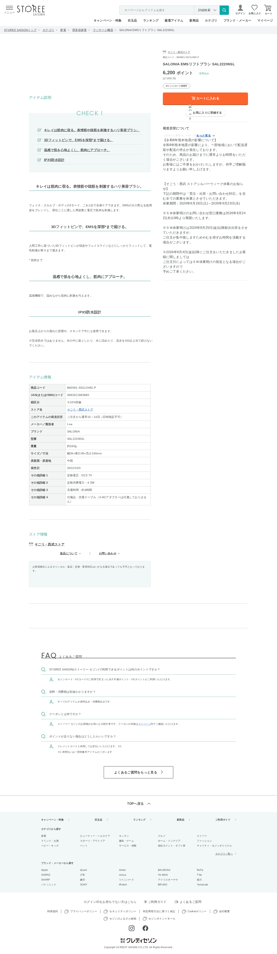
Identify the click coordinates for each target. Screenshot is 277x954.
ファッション (204, 840)
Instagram (131, 928)
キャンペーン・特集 (108, 20)
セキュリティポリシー (122, 911)
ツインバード (126, 879)
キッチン (124, 836)
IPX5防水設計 (54, 160)
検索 (224, 10)
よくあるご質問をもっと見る (135, 772)
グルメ (161, 836)
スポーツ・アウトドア (92, 840)
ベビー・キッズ (50, 845)
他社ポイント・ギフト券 (172, 845)
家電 (63, 30)
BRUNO (162, 884)
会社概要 (224, 911)
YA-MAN (163, 874)
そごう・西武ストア (80, 409)
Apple (44, 870)
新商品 (194, 20)
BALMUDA (164, 870)
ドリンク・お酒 (50, 840)
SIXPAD (45, 874)
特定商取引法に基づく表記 (159, 911)
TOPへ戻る (135, 803)
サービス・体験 (127, 845)
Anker (122, 870)
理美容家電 (79, 30)
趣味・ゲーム (126, 840)
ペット (84, 845)
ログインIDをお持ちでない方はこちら (110, 901)
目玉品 (132, 20)
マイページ (265, 20)
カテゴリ (48, 30)
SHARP (45, 879)
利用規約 (52, 911)
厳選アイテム (174, 20)
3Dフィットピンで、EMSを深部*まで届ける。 (78, 140)
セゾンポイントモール (161, 918)
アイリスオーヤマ (168, 879)
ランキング (151, 20)
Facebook (145, 928)
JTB (82, 874)
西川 (199, 879)
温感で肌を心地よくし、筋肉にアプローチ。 (77, 150)
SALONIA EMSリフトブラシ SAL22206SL (147, 30)
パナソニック (48, 884)
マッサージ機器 (103, 30)
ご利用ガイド (222, 819)
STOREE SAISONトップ (20, 30)
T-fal (199, 874)
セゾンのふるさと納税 (122, 918)
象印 (82, 879)
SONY (83, 884)
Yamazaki (202, 884)
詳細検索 (204, 10)
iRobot (123, 884)
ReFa (200, 870)
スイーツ (202, 836)
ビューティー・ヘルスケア (95, 836)
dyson (83, 870)
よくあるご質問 (190, 901)
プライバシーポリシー (83, 911)
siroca (122, 874)
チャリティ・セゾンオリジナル (214, 845)
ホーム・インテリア (169, 840)
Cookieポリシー (197, 911)
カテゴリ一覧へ (224, 853)
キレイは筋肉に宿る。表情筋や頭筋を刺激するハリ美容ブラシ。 (92, 130)
